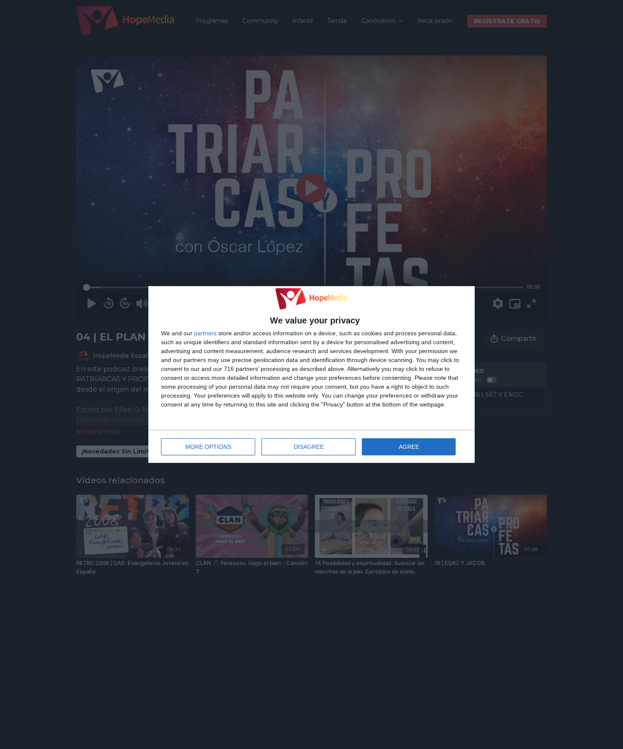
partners (205, 333)
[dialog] (311, 374)
